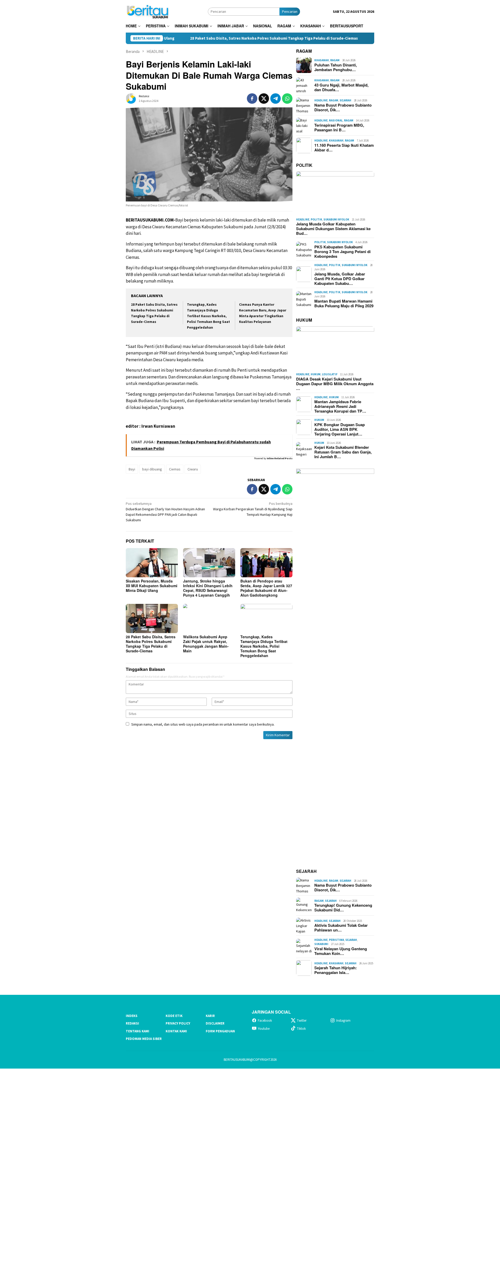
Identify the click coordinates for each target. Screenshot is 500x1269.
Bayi (132, 469)
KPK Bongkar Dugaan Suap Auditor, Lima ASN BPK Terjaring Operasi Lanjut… (339, 429)
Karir (210, 1016)
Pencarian (289, 11)
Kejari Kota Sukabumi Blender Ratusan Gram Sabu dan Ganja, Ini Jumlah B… (343, 452)
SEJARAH (306, 871)
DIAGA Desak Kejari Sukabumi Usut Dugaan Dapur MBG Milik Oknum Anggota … (334, 384)
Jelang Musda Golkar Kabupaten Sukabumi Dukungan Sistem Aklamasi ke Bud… (333, 229)
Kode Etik (174, 1016)
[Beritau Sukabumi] (147, 11)
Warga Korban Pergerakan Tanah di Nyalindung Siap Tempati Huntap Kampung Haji (252, 509)
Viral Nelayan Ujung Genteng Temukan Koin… (340, 951)
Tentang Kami (137, 1031)
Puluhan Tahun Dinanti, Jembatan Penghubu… (335, 67)
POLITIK (304, 165)
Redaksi (132, 1023)
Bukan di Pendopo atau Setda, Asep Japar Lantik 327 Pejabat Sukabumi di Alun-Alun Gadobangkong (266, 588)
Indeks (132, 1016)
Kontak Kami (176, 1031)
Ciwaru (193, 469)
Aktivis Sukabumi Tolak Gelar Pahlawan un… (341, 927)
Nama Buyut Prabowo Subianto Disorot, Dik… (343, 107)
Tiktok (301, 1028)
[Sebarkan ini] (252, 98)
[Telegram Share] (275, 98)
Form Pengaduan (220, 1031)
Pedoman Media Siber (144, 1039)
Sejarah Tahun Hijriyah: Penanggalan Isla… (335, 970)
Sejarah (345, 100)
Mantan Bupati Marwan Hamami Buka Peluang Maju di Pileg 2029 (343, 303)
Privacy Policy (178, 1023)
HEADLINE (321, 100)
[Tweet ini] (264, 98)
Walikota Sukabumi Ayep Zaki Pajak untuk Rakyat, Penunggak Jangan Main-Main (206, 643)
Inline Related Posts (279, 458)
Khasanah (321, 60)
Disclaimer (215, 1023)
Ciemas (174, 469)
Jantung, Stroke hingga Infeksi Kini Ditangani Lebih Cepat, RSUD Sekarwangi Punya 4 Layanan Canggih (208, 588)
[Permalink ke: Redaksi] (131, 98)
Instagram (343, 1020)
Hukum (316, 374)
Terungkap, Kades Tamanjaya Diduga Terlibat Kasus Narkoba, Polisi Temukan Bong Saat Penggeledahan (208, 316)
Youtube (264, 1028)
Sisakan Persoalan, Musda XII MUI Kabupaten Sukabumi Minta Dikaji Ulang (151, 585)
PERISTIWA (336, 940)
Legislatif (330, 374)
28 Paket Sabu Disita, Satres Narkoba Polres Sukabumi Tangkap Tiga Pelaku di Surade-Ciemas (231, 38)
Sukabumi (321, 944)
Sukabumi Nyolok (336, 219)
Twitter (302, 1020)
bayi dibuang (152, 469)
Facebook (265, 1020)
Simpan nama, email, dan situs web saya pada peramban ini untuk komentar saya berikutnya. (202, 724)
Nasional (336, 120)
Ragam (335, 60)
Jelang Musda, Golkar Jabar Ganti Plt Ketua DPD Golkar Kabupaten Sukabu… (339, 279)
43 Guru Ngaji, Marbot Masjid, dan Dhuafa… (341, 87)
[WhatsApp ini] (287, 98)
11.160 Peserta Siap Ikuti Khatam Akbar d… (344, 147)
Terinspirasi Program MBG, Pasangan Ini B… (339, 127)
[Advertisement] (156, 1168)
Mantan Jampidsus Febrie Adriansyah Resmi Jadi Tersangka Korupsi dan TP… (340, 406)
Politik (316, 219)
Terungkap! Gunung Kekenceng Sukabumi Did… (343, 907)
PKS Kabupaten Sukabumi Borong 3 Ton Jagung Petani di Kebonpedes (342, 251)
